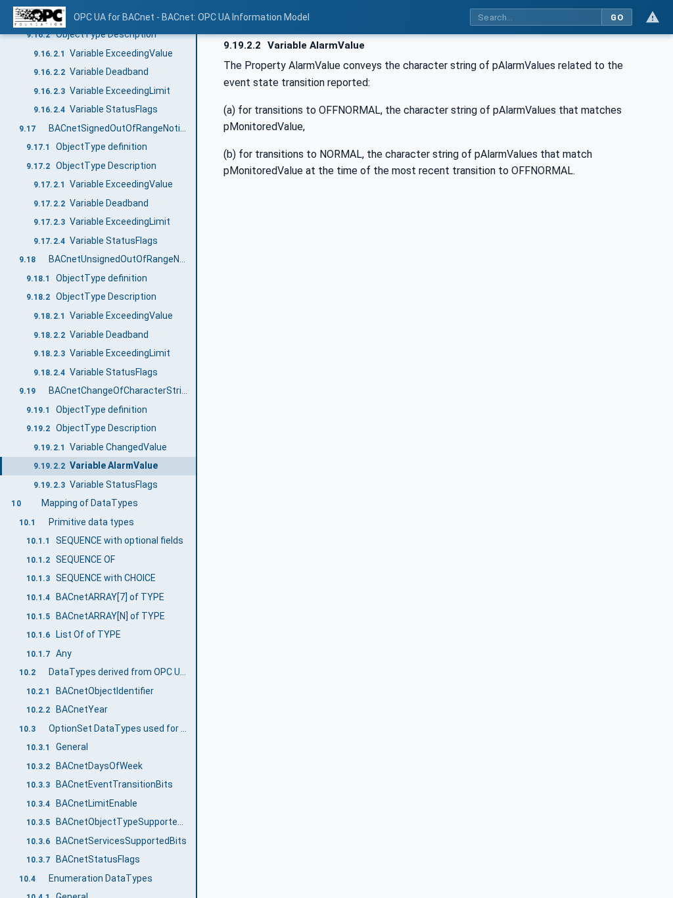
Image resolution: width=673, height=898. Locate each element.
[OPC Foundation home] (39, 17)
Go (617, 17)
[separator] (197, 466)
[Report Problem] (652, 17)
